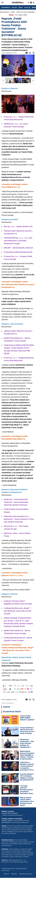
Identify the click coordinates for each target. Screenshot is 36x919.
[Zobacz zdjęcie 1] (9, 80)
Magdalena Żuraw (11, 53)
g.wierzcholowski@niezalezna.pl (12, 815)
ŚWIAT (21, 7)
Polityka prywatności (25, 874)
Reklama (14, 874)
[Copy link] (33, 53)
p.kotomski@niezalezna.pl (20, 822)
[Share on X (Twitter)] (30, 53)
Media (13, 12)
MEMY (34, 7)
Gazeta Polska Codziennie (25, 12)
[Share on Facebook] (27, 53)
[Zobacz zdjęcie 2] (17, 80)
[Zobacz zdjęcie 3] (25, 80)
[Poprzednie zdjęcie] (5, 65)
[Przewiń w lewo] (3, 81)
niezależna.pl (5, 12)
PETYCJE (27, 7)
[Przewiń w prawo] (33, 81)
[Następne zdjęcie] (31, 65)
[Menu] (2, 2)
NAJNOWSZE (6, 7)
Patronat (6, 874)
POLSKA (14, 7)
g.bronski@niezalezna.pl (21, 820)
